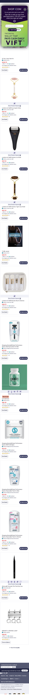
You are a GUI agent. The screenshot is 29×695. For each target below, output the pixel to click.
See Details (4, 71)
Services (24, 675)
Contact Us (11, 675)
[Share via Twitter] (5, 673)
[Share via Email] (1, 673)
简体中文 (12, 678)
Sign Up (13, 667)
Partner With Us (18, 675)
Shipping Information (17, 689)
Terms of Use (10, 689)
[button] (5, 679)
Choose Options (5, 643)
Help (7, 675)
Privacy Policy (3, 689)
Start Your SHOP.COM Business (8, 681)
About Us (3, 675)
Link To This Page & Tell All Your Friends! (11, 670)
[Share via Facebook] (3, 673)
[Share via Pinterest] (7, 673)
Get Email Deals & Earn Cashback (9, 664)
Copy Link (24, 670)
